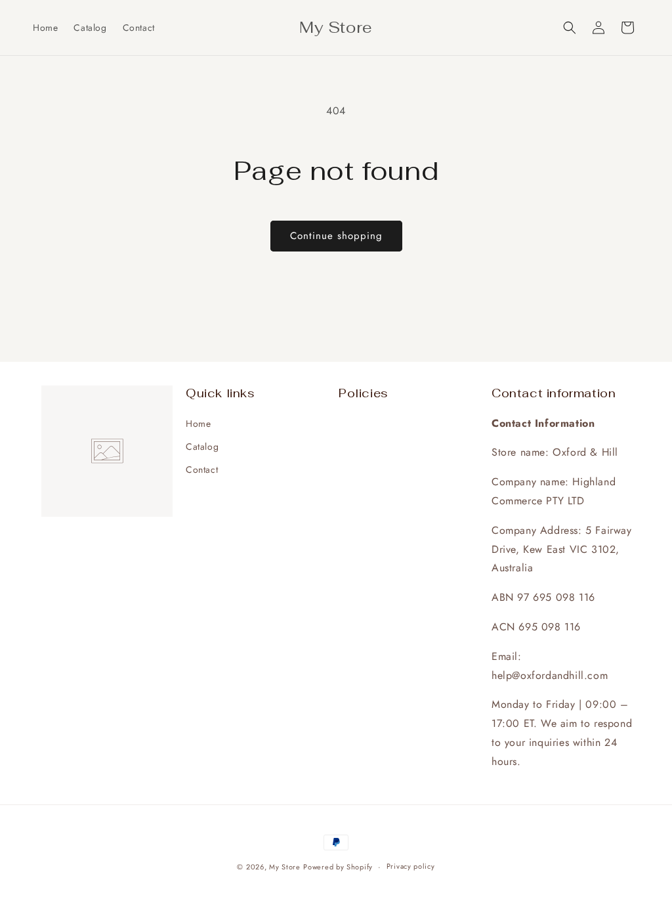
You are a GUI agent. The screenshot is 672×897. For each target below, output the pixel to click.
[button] (569, 27)
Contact (202, 469)
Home (198, 423)
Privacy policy (411, 866)
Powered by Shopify (338, 867)
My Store (285, 867)
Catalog (202, 446)
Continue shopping (336, 236)
